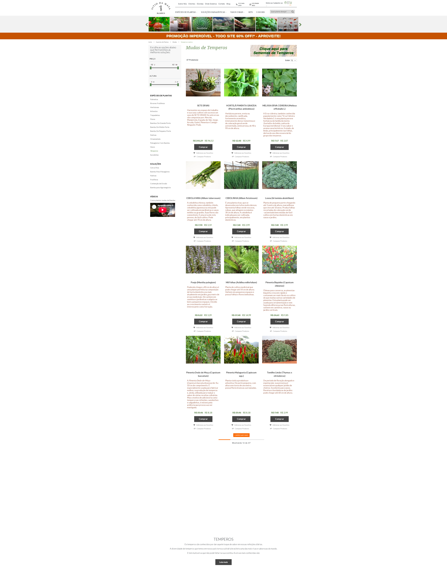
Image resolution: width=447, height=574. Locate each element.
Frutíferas (154, 179)
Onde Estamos (211, 4)
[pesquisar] (292, 12)
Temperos (154, 151)
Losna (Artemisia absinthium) (279, 198)
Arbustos (154, 111)
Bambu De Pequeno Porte (160, 131)
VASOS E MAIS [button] (237, 12)
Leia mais (223, 562)
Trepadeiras (155, 115)
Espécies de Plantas (162, 42)
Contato (221, 4)
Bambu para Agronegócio (160, 187)
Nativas (153, 135)
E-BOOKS (260, 12)
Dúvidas (200, 4)
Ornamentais (155, 139)
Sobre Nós (182, 4)
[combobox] (280, 12)
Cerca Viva (154, 167)
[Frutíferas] (159, 24)
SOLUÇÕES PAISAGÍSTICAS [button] (213, 12)
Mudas (175, 42)
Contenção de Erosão (158, 183)
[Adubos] (244, 24)
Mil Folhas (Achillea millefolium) (241, 282)
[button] (202, 157)
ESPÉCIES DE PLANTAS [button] (185, 12)
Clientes (191, 4)
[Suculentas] (202, 24)
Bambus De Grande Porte (160, 123)
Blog (228, 4)
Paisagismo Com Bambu (160, 143)
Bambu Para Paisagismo (160, 171)
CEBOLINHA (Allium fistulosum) (241, 198)
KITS (251, 12)
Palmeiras (154, 99)
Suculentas (154, 155)
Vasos (152, 147)
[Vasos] (180, 24)
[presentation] (146, 24)
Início (150, 42)
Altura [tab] (153, 76)
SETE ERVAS (203, 105)
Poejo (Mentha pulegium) (203, 282)
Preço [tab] (152, 59)
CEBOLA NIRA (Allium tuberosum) (203, 198)
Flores (152, 119)
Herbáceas (154, 107)
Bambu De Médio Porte (159, 127)
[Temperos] (266, 24)
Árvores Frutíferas (157, 103)
